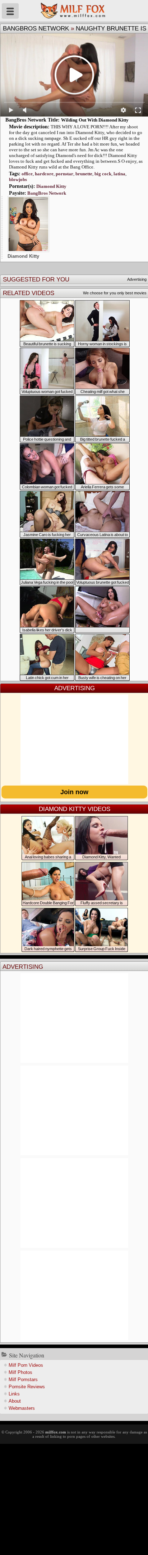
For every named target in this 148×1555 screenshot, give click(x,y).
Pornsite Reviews (27, 1386)
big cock (102, 173)
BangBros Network (36, 28)
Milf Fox (74, 11)
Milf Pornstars (23, 1379)
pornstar (64, 173)
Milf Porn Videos (26, 1365)
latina (119, 173)
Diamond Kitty (51, 186)
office (27, 173)
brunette (83, 173)
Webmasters (22, 1408)
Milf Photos (20, 1372)
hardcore (44, 173)
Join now (74, 792)
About (15, 1401)
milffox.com (55, 1432)
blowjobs (18, 179)
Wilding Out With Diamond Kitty (95, 120)
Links (14, 1394)
